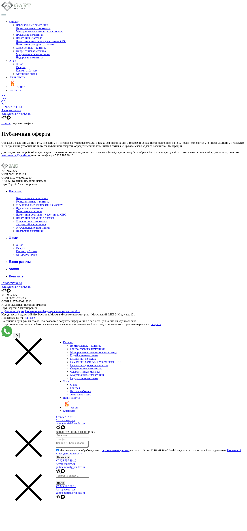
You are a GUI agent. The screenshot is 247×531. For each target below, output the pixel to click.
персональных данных (115, 450)
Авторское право (26, 73)
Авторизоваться (11, 110)
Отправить (63, 457)
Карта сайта (72, 311)
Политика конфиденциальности (45, 311)
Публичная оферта (12, 311)
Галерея (20, 67)
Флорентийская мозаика (31, 50)
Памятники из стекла (29, 37)
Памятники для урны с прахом (35, 44)
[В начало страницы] (16, 335)
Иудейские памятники (30, 34)
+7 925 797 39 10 (11, 107)
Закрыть (156, 324)
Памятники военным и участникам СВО (41, 41)
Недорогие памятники (30, 57)
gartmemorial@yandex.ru (16, 113)
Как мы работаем (26, 70)
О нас (12, 60)
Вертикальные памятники (32, 24)
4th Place (29, 317)
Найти (60, 482)
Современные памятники (31, 47)
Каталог (14, 21)
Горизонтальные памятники (33, 28)
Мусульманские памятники (33, 54)
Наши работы (17, 77)
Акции (14, 269)
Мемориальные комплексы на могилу (39, 31)
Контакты (15, 90)
